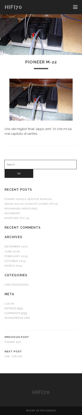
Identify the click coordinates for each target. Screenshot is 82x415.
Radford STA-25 (17, 218)
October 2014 (15, 260)
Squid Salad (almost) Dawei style (31, 203)
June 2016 (12, 251)
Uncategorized (17, 284)
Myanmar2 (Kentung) (21, 208)
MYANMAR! (12, 213)
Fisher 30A (13, 341)
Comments (16, 313)
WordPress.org (17, 317)
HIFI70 (13, 7)
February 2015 (16, 256)
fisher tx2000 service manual (29, 199)
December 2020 (16, 246)
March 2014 (13, 265)
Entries (14, 308)
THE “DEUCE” (14, 356)
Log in (9, 303)
